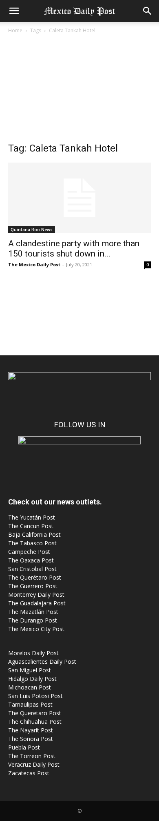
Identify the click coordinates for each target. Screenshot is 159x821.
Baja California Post (34, 534)
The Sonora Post (30, 739)
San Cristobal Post (32, 569)
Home (15, 30)
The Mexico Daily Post (34, 264)
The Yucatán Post (31, 517)
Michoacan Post (29, 687)
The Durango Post (32, 620)
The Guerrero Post (32, 586)
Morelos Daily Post (33, 653)
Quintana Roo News (32, 229)
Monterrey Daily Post (36, 594)
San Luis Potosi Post (35, 696)
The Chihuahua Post (35, 721)
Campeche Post (29, 552)
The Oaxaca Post (31, 560)
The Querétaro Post (34, 577)
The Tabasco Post (32, 543)
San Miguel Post (29, 670)
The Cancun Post (30, 526)
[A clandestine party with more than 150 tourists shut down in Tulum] (79, 198)
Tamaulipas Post (30, 704)
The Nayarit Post (30, 730)
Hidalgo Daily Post (32, 679)
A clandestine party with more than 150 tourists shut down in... (73, 249)
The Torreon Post (31, 756)
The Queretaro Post (34, 713)
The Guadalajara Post (37, 603)
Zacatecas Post (28, 773)
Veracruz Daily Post (34, 764)
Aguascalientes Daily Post (42, 661)
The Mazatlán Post (33, 612)
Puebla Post (24, 747)
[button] (14, 11)
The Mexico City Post (36, 629)
